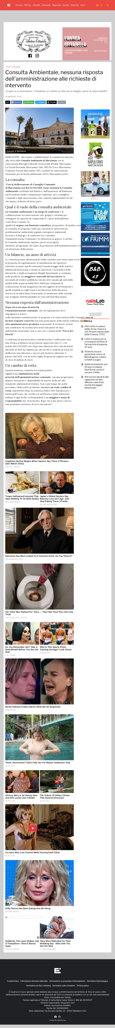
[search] (108, 5)
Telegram (41, 102)
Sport (83, 5)
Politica (27, 5)
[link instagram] (101, 5)
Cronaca (19, 5)
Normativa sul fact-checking (38, 985)
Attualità (36, 5)
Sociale (66, 5)
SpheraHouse (61, 1020)
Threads (53, 102)
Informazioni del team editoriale (34, 981)
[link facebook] (97, 5)
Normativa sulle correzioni (64, 985)
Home (8, 67)
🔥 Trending (86, 321)
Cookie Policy (13, 981)
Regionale (56, 5)
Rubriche (75, 5)
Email (63, 102)
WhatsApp (29, 102)
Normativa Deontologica (97, 981)
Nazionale (46, 5)
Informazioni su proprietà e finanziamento (67, 981)
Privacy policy (83, 985)
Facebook (17, 102)
